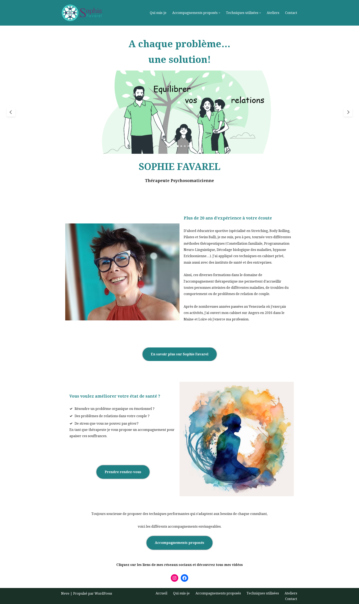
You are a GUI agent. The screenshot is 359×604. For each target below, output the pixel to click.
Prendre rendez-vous (123, 472)
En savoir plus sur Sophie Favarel (179, 354)
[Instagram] (174, 578)
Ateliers (273, 13)
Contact (291, 13)
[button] (219, 13)
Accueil (138, 13)
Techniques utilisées (263, 593)
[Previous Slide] (11, 112)
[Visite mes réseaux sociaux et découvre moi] (184, 578)
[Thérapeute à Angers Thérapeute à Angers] (83, 13)
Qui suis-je (158, 13)
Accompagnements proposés (179, 543)
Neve (65, 593)
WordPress (103, 593)
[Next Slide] (348, 112)
